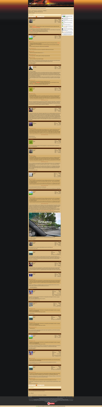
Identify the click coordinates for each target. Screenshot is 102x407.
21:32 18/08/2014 (31, 272)
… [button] (32, 16)
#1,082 (60, 34)
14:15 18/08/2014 (31, 261)
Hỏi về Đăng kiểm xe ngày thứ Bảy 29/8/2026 (67, 19)
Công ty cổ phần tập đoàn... (68, 28)
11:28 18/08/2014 (31, 250)
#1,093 (60, 261)
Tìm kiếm (29, 6)
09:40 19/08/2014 (31, 289)
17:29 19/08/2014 (31, 350)
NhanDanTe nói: (32, 308)
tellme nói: (31, 41)
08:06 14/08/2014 (31, 34)
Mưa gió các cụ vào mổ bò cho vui (67, 21)
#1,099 (60, 350)
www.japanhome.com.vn (58, 295)
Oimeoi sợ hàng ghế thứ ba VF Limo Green (68, 26)
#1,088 (60, 148)
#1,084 (60, 86)
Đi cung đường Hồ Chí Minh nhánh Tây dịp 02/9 (67, 16)
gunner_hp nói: (32, 57)
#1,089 (60, 171)
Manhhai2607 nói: (32, 128)
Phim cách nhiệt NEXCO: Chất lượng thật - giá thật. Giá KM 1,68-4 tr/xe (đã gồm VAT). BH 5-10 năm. (51, 406)
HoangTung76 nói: (32, 372)
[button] (53, 5)
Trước (30, 16)
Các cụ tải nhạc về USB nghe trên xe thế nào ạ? (68, 30)
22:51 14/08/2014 (31, 121)
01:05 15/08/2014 (31, 139)
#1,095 (60, 289)
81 (41, 16)
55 (36, 16)
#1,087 (60, 139)
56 (37, 16)
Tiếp (43, 16)
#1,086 (60, 121)
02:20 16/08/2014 (31, 171)
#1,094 (60, 272)
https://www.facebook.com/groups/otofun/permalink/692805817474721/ (44, 210)
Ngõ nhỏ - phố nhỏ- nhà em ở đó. (57, 254)
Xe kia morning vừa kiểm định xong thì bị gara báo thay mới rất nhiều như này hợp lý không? (68, 32)
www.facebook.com (58, 176)
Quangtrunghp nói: (32, 48)
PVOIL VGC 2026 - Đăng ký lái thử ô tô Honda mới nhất (38, 8)
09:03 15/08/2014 (31, 148)
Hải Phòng (59, 22)
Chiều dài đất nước (67, 24)
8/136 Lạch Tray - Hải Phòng (57, 294)
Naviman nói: (31, 51)
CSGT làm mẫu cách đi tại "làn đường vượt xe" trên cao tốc (67, 34)
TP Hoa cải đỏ (59, 276)
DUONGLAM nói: (32, 93)
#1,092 (60, 250)
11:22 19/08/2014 (31, 301)
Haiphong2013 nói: (32, 54)
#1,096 (60, 301)
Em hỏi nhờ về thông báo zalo (67, 23)
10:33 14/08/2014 (31, 86)
